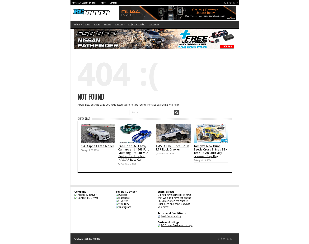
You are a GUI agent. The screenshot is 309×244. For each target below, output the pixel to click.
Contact (113, 3)
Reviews (107, 24)
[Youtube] (234, 3)
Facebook (124, 197)
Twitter (123, 200)
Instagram (125, 207)
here (166, 204)
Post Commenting (171, 216)
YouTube (124, 204)
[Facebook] (228, 3)
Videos (77, 24)
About (103, 3)
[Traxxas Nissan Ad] (154, 39)
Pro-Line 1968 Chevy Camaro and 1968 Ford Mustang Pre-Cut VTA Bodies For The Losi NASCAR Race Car (134, 152)
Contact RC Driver (88, 197)
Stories (97, 24)
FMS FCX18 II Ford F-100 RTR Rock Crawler (172, 147)
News (87, 24)
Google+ (124, 194)
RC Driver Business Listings (176, 225)
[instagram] (237, 3)
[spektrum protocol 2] (177, 12)
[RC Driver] (91, 9)
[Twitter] (230, 3)
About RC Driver (87, 194)
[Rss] (225, 3)
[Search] (176, 112)
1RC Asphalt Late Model (97, 146)
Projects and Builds (136, 24)
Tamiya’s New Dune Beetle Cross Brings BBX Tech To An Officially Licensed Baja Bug (210, 151)
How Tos (119, 24)
